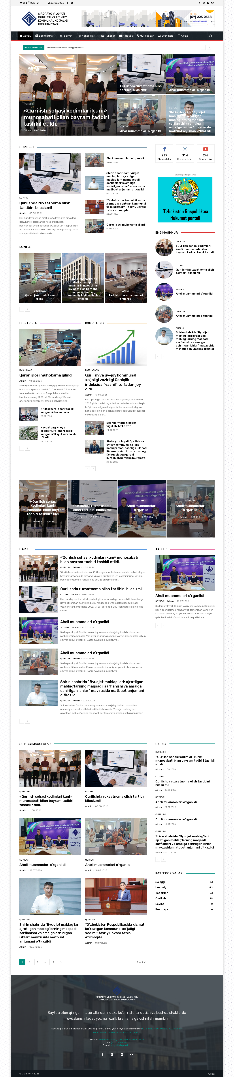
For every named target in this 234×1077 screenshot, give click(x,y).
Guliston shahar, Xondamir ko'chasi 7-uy (121, 1039)
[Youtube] (212, 3)
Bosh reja (40, 291)
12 (53, 962)
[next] (209, 47)
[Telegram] (208, 3)
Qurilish (29, 104)
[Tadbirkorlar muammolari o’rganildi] (126, 278)
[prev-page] (21, 309)
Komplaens (92, 370)
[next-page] (27, 309)
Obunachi (206, 147)
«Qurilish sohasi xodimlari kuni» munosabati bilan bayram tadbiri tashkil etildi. (195, 249)
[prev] (203, 47)
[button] (210, 36)
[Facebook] (199, 3)
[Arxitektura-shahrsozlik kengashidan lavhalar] (28, 414)
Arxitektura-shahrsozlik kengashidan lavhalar (57, 410)
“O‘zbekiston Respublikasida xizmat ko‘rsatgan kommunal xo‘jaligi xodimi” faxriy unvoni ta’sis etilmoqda (126, 205)
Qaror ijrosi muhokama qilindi (126, 224)
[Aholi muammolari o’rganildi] (190, 74)
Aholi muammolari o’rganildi (125, 158)
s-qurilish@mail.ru (121, 1045)
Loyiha (123, 81)
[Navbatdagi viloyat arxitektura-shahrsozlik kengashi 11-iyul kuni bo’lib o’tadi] (28, 433)
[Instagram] (203, 3)
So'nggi (173, 85)
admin (23, 213)
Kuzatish (185, 147)
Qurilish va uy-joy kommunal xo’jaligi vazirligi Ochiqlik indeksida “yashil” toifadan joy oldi (113, 382)
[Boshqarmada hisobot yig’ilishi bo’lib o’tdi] (94, 428)
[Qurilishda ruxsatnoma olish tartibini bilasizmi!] (141, 74)
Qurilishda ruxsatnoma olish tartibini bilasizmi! (44, 205)
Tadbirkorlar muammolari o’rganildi (126, 297)
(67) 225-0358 (119, 1042)
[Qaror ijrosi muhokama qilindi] (94, 226)
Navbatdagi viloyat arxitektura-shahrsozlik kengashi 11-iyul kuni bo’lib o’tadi (58, 432)
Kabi (164, 147)
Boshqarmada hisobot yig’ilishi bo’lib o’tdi (121, 424)
